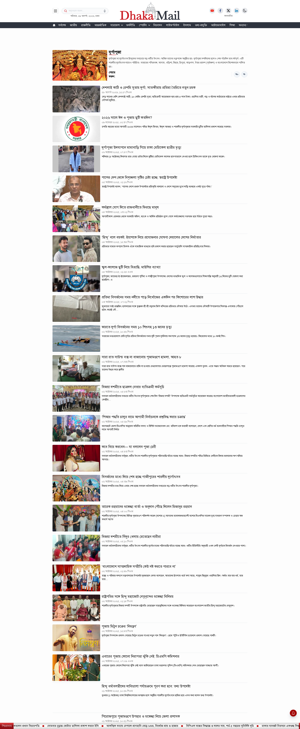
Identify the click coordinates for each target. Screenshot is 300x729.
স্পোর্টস (143, 25)
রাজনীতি (85, 25)
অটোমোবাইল (218, 25)
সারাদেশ (115, 25)
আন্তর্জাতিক (100, 25)
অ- (244, 74)
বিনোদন (157, 25)
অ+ (236, 74)
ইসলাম (187, 25)
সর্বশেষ (62, 25)
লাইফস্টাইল (172, 25)
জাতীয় (73, 25)
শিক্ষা (232, 25)
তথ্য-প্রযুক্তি (201, 25)
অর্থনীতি (130, 25)
